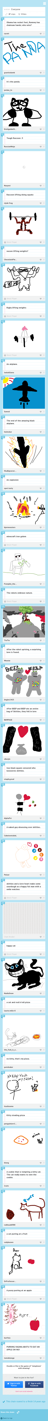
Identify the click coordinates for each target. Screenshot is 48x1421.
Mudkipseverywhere (12, 471)
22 (3, 606)
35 (3, 999)
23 (3, 646)
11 (3, 304)
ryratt (6, 33)
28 (3, 784)
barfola (7, 1338)
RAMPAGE (8, 720)
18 (3, 493)
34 (3, 959)
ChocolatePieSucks (12, 259)
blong (6, 1163)
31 (3, 880)
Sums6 (7, 411)
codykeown (8, 1242)
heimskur (8, 432)
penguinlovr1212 (11, 1123)
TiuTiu (7, 640)
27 (3, 764)
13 (3, 360)
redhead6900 (9, 1225)
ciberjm (7, 759)
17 (3, 476)
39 (3, 1112)
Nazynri (7, 185)
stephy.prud (9, 779)
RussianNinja (9, 146)
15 (3, 417)
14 (3, 378)
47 (3, 1343)
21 (3, 589)
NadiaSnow (9, 993)
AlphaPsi (8, 818)
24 (3, 666)
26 (3, 725)
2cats (6, 1186)
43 (3, 1230)
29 (3, 823)
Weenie (7, 660)
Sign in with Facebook (35, 1384)
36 (3, 1016)
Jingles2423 (9, 699)
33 (3, 942)
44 (3, 1247)
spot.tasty (8, 488)
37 (3, 1055)
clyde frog (8, 203)
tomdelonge (9, 1358)
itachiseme (8, 1106)
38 (3, 1072)
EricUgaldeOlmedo (12, 129)
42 (3, 1191)
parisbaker (8, 1067)
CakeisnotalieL (10, 835)
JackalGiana (9, 372)
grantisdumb (9, 72)
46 (3, 1304)
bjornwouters (9, 527)
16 (3, 437)
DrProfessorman (11, 1281)
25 (3, 705)
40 (3, 1129)
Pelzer (6, 875)
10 (3, 265)
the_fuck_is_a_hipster (13, 1050)
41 (3, 1168)
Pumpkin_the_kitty (12, 584)
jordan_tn (8, 90)
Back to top (7, 1418)
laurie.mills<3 (10, 1010)
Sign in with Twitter (15, 1384)
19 (3, 533)
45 (3, 1286)
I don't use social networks (24, 1391)
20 (3, 550)
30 (3, 841)
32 (3, 903)
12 (3, 321)
